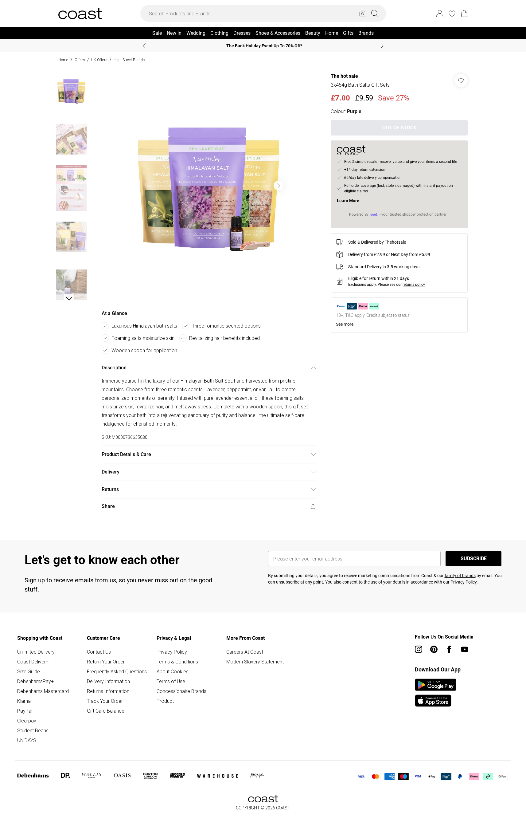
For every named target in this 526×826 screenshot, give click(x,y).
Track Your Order (105, 701)
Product (165, 701)
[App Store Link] (435, 692)
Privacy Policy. (464, 582)
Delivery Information (108, 681)
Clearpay (26, 721)
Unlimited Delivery (36, 652)
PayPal (24, 711)
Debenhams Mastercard (43, 691)
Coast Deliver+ (33, 662)
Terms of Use (171, 681)
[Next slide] (382, 46)
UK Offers (99, 59)
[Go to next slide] (278, 186)
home (63, 59)
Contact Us (99, 652)
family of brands (460, 575)
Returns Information (108, 691)
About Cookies (173, 671)
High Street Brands (129, 59)
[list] (208, 186)
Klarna (24, 701)
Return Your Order (106, 662)
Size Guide (28, 671)
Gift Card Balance (105, 711)
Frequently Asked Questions (117, 671)
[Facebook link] (449, 649)
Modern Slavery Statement (255, 662)
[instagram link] (418, 649)
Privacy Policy (172, 652)
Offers (80, 59)
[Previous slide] (144, 46)
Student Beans (33, 730)
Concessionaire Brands (181, 691)
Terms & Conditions (177, 662)
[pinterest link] (434, 649)
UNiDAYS (26, 740)
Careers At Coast (244, 652)
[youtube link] (464, 649)
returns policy (414, 284)
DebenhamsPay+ (35, 681)
